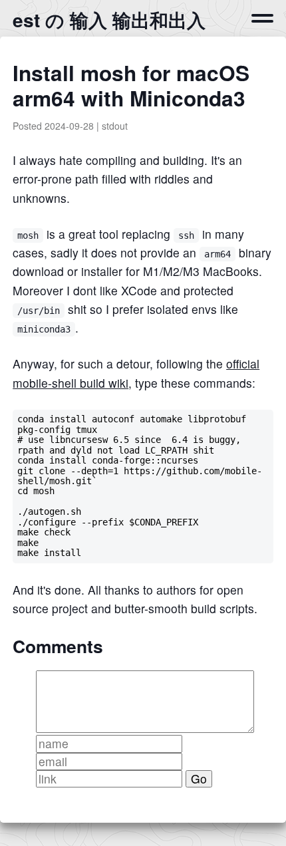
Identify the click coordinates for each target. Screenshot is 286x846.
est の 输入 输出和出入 (109, 19)
